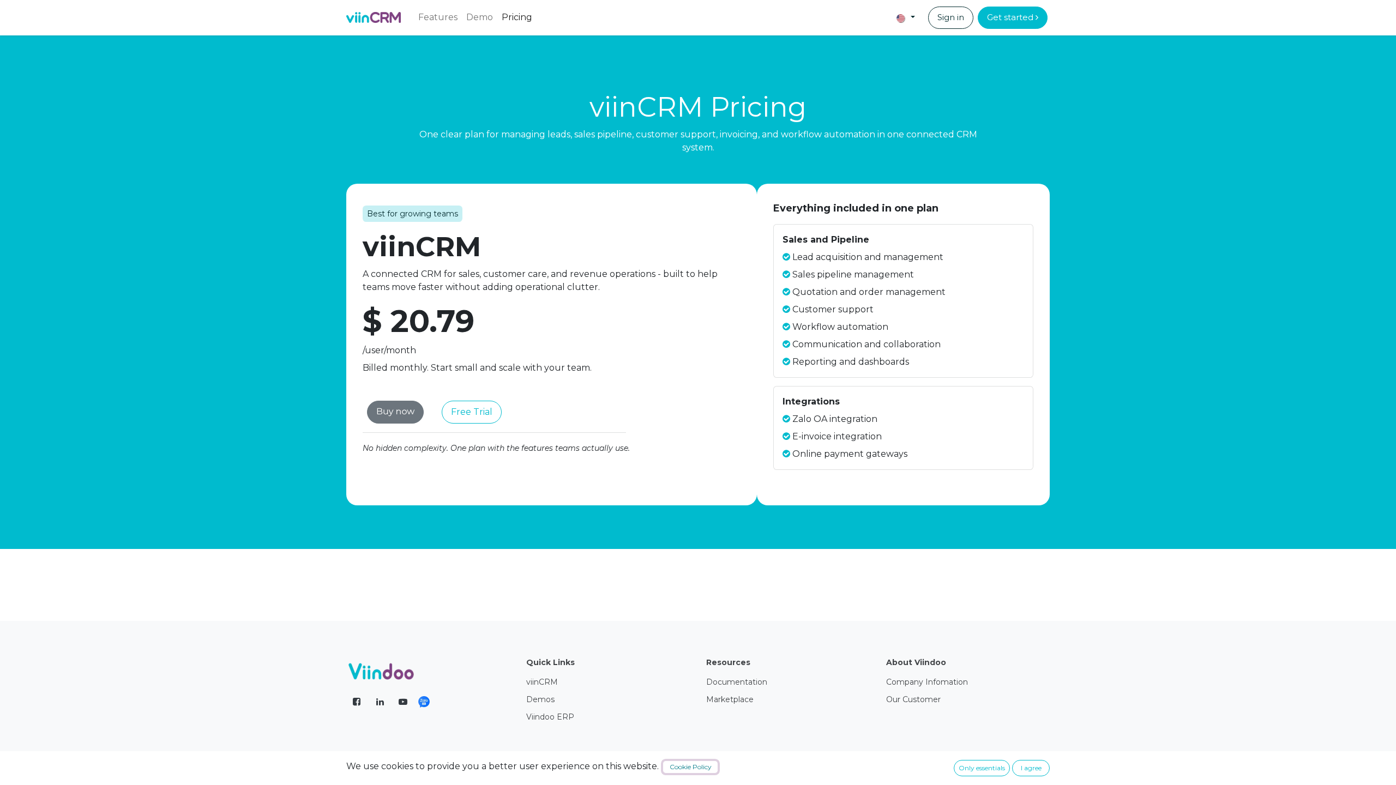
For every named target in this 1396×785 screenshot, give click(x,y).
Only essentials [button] (982, 768)
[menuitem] (438, 17)
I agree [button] (1031, 768)
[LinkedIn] (380, 701)
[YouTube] (403, 701)
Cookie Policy (691, 767)
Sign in (950, 17)
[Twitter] (430, 702)
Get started (1011, 17)
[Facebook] (356, 701)
